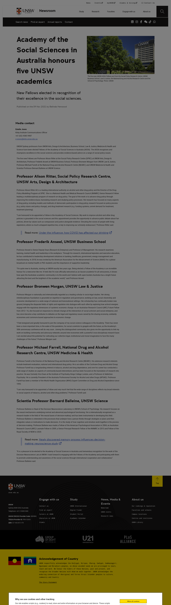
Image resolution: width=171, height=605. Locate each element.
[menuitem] (81, 11)
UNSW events (106, 512)
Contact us (44, 506)
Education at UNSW (47, 518)
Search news (22, 22)
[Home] (25, 11)
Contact (69, 22)
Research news (107, 516)
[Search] (162, 11)
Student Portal (76, 514)
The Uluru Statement (48, 582)
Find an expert (38, 22)
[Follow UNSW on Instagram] (136, 22)
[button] (157, 481)
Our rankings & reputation (143, 506)
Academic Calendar (78, 518)
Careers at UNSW (46, 514)
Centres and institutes (142, 518)
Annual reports (55, 22)
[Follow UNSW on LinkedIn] (132, 22)
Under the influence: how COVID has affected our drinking (76, 232)
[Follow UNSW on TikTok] (150, 22)
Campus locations (139, 514)
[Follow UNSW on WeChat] (145, 22)
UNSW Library (137, 522)
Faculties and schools (141, 510)
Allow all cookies (133, 601)
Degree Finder (76, 510)
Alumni (42, 522)
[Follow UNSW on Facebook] (141, 22)
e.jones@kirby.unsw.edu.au (26, 139)
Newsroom (104, 508)
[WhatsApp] (154, 22)
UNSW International (78, 506)
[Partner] (46, 11)
